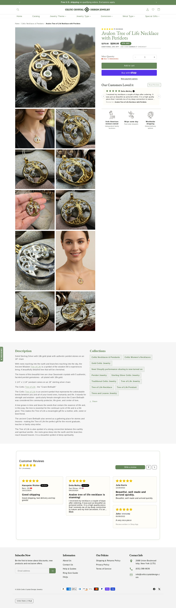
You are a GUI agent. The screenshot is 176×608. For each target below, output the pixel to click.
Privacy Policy (102, 565)
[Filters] (148, 467)
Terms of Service (103, 569)
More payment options (129, 79)
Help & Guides (69, 569)
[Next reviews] (158, 96)
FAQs (65, 577)
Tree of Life (36, 367)
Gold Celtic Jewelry (101, 363)
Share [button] (94, 401)
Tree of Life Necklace (102, 387)
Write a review (130, 467)
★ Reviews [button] (1, 354)
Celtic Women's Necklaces (137, 357)
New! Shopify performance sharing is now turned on (117, 369)
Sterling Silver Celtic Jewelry (125, 375)
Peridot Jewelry (99, 375)
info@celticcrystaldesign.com (148, 575)
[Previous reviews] (103, 96)
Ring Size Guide (70, 573)
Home (17, 24)
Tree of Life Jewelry (130, 381)
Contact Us (68, 565)
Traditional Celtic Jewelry (104, 381)
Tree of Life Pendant (127, 387)
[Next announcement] (156, 2)
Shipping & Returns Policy (108, 561)
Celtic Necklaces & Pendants (32, 24)
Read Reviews (154, 85)
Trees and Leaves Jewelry (104, 393)
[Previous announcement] (19, 2)
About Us (67, 561)
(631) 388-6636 (143, 569)
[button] (18, 9)
